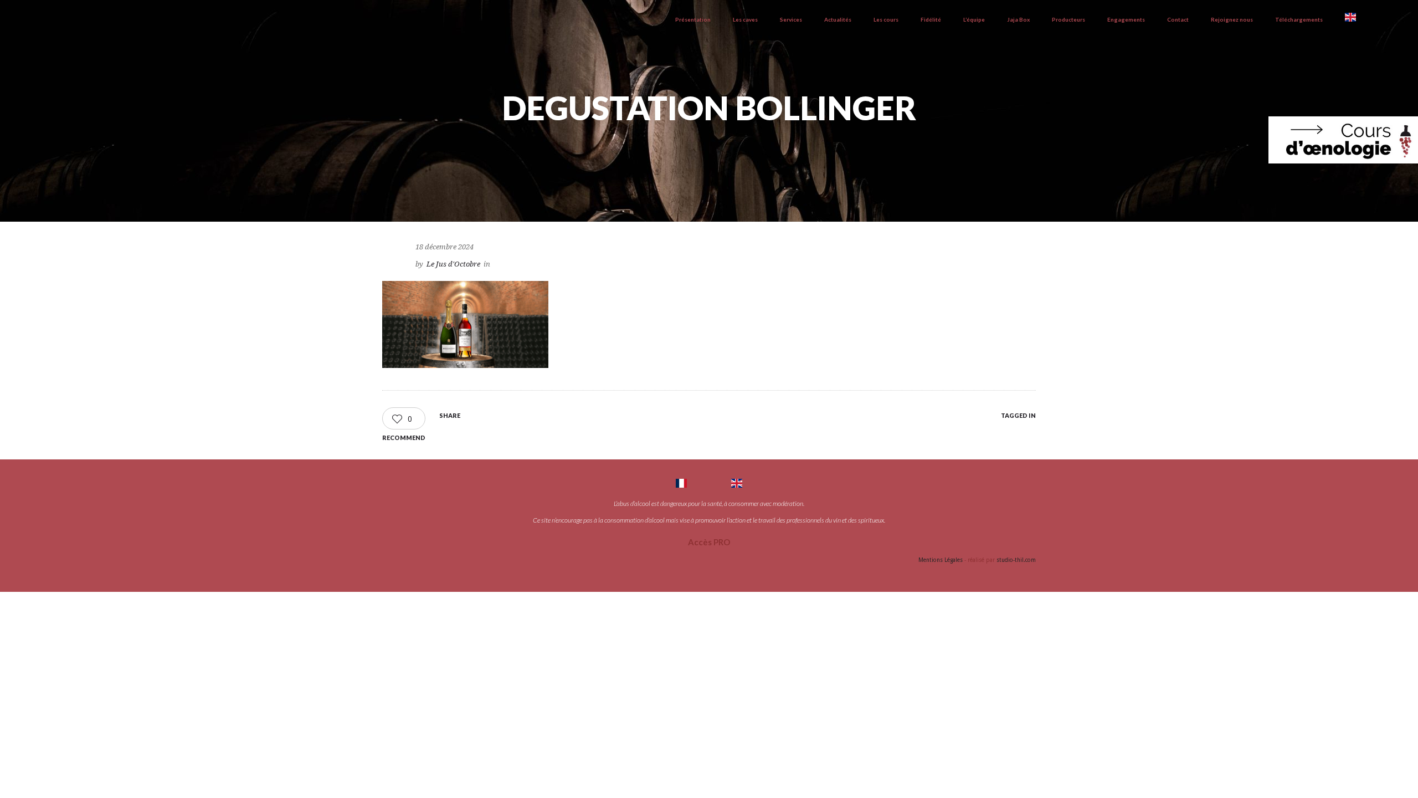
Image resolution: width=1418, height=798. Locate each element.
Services (791, 19)
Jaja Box (1018, 19)
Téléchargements (1299, 19)
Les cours (886, 19)
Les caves (745, 19)
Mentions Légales (940, 560)
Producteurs (1068, 19)
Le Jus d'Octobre (453, 264)
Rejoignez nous (1232, 19)
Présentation (693, 19)
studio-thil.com (1016, 560)
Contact (1178, 19)
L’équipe (974, 19)
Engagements (1126, 19)
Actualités (837, 19)
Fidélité (931, 19)
